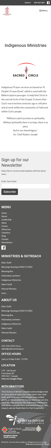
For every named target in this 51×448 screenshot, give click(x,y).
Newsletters (7, 242)
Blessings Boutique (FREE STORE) (16, 267)
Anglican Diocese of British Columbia (26, 420)
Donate (4, 239)
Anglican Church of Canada (11, 429)
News (4, 223)
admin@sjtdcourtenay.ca (12, 349)
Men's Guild (6, 284)
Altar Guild (6, 262)
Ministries (6, 229)
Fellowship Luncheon (10, 275)
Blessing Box (7, 271)
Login (45, 442)
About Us (9, 300)
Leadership (6, 219)
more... (4, 293)
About (4, 216)
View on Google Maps (11, 378)
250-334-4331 (39, 3)
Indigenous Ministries (11, 280)
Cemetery (5, 232)
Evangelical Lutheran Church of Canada (10, 435)
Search (28, 3)
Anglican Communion (32, 429)
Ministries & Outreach (21, 256)
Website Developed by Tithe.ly (38, 444)
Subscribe (10, 191)
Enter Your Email (8, 181)
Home (4, 213)
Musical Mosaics (8, 288)
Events (4, 226)
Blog (3, 236)
